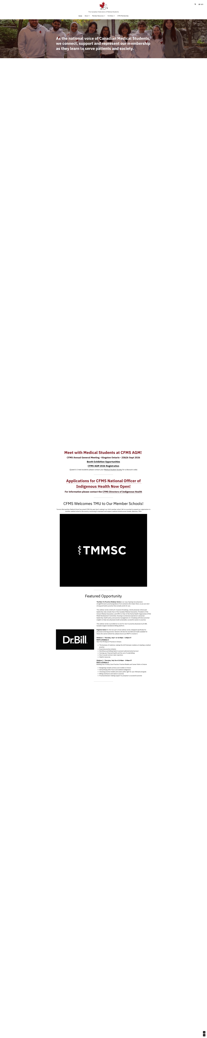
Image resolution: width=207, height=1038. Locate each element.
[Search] (195, 4)
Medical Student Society (113, 470)
